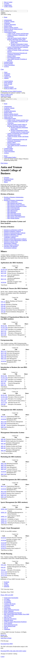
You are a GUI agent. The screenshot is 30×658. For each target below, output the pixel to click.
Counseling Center (9, 605)
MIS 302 (3, 439)
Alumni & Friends (9, 87)
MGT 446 (3, 355)
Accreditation (7, 602)
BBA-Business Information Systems (17, 206)
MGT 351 (3, 279)
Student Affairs (8, 26)
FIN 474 (3, 310)
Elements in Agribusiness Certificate (13, 230)
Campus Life (7, 76)
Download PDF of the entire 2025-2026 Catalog (13, 651)
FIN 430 (3, 304)
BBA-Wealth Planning (13, 218)
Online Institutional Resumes (11, 609)
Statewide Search (8, 620)
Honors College (11, 56)
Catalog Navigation (6, 96)
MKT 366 (3, 356)
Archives (6, 66)
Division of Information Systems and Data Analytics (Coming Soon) (20, 44)
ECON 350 (4, 269)
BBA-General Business (13, 209)
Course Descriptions (9, 65)
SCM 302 (3, 537)
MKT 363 (3, 385)
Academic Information (10, 24)
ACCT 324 (4, 402)
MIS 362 (3, 448)
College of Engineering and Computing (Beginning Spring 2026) (17, 47)
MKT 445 (3, 427)
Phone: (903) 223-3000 (7, 595)
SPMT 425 (4, 522)
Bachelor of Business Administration (13, 200)
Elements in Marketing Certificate (13, 234)
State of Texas (7, 617)
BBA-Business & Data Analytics (16, 204)
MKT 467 (3, 469)
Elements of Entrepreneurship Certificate (14, 233)
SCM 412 (3, 546)
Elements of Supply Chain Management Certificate (11, 242)
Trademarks (7, 629)
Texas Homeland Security (11, 624)
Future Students (8, 82)
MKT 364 (3, 474)
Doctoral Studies (8, 63)
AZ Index (6, 3)
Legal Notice (7, 608)
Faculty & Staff (8, 84)
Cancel (2, 656)
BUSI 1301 (4, 325)
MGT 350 (3, 275)
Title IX (6, 627)
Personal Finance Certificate (11, 245)
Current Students (8, 81)
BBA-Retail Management (14, 213)
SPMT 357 (4, 519)
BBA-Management (12, 210)
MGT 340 (3, 353)
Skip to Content (8, 2)
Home (5, 17)
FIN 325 (3, 302)
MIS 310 (3, 441)
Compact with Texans (10, 603)
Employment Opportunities (11, 597)
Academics (7, 75)
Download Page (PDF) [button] (7, 643)
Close (2, 9)
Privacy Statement (9, 611)
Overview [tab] (6, 177)
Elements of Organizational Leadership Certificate (11, 236)
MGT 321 (3, 271)
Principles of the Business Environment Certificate (11, 247)
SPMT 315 (4, 516)
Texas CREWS (8, 623)
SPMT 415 (4, 521)
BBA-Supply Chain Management (16, 216)
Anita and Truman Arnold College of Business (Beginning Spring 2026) (17, 38)
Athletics (6, 78)
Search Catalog (5, 11)
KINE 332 (3, 512)
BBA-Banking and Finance (14, 203)
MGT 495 (3, 273)
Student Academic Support (11, 27)
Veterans (6, 85)
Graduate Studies (8, 62)
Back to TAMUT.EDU (7, 94)
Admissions (7, 23)
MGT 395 (3, 333)
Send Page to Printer (6, 638)
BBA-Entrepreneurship (13, 207)
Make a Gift (13, 88)
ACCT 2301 (4, 329)
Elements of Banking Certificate (12, 231)
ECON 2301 (4, 327)
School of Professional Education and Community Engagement (17, 53)
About (5, 72)
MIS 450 (3, 450)
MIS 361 (3, 446)
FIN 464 (3, 308)
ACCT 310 (4, 573)
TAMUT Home (8, 6)
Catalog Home (8, 5)
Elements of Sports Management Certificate (15, 240)
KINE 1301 (4, 509)
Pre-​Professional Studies (13, 57)
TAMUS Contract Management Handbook (15, 621)
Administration (8, 20)
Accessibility (7, 600)
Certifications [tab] (7, 180)
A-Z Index (7, 599)
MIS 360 (3, 443)
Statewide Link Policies (10, 618)
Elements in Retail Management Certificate (15, 239)
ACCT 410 (4, 575)
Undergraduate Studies (10, 32)
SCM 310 (3, 544)
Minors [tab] (6, 182)
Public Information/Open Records (13, 612)
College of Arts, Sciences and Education (17, 33)
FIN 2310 (3, 400)
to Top (4, 635)
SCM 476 (3, 493)
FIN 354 (3, 383)
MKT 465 (3, 358)
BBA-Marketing (11, 212)
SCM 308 (3, 543)
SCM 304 (3, 282)
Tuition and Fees (8, 30)
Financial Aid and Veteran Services (13, 29)
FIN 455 (3, 567)
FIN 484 (3, 311)
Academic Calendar (9, 21)
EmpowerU (7, 606)
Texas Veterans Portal (9, 626)
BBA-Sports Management (14, 215)
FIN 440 (3, 306)
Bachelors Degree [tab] (8, 179)
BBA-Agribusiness (12, 201)
